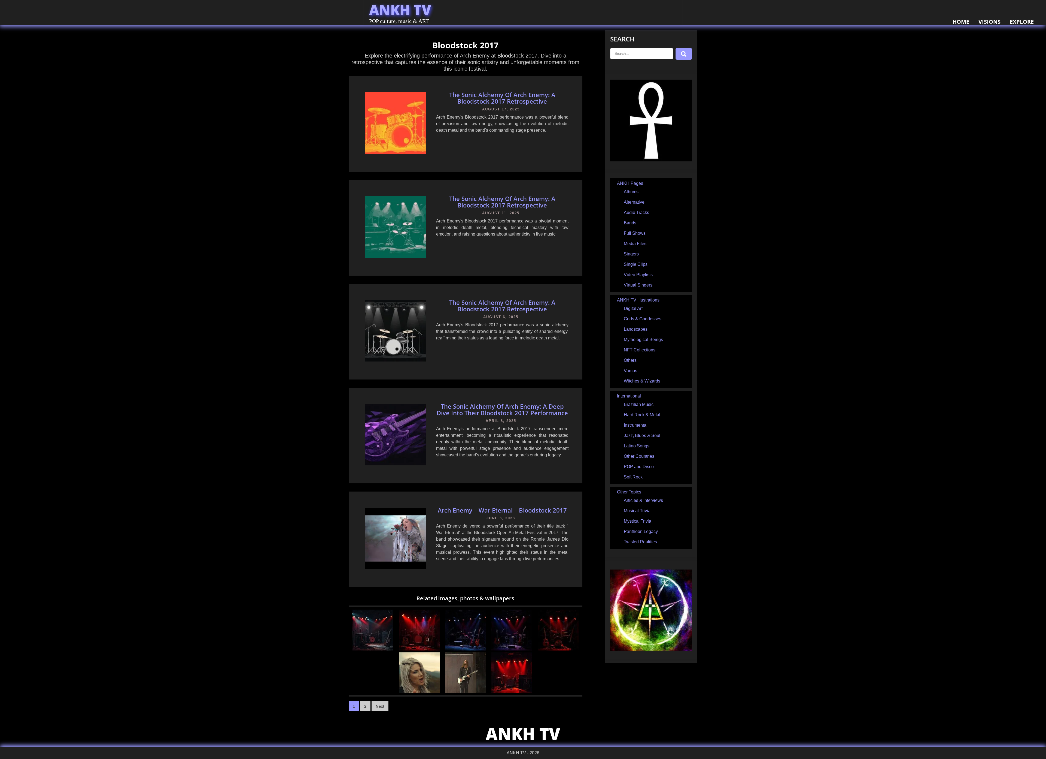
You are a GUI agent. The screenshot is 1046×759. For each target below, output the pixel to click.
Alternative (634, 202)
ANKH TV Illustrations (638, 300)
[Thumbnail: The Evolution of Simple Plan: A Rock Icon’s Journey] (511, 691)
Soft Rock (633, 477)
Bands (630, 223)
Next (380, 706)
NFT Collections (639, 350)
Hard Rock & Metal (642, 414)
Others (630, 360)
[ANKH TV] (651, 160)
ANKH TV (400, 10)
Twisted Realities (640, 542)
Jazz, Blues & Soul (642, 435)
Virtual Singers (638, 285)
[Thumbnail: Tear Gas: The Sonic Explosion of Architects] (465, 649)
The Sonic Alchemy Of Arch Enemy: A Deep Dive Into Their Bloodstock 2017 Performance (502, 409)
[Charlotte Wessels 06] (419, 691)
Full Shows (635, 233)
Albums (631, 191)
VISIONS (989, 21)
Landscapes (635, 329)
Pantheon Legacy (641, 531)
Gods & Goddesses (642, 319)
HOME (961, 21)
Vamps (630, 370)
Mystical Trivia (637, 521)
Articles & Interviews (643, 500)
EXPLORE (1022, 21)
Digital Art (633, 308)
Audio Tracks (636, 212)
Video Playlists (638, 274)
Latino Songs (636, 446)
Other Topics (629, 492)
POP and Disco (639, 466)
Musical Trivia (637, 510)
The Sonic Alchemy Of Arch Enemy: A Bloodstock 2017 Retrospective (502, 98)
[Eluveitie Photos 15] (465, 691)
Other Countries (639, 456)
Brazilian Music (638, 404)
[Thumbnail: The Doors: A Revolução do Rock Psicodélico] (511, 649)
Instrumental (635, 425)
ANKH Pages (630, 183)
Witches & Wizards (642, 381)
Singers (631, 254)
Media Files (635, 243)
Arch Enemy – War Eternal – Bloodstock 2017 (502, 510)
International (629, 396)
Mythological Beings (643, 339)
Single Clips (635, 264)
